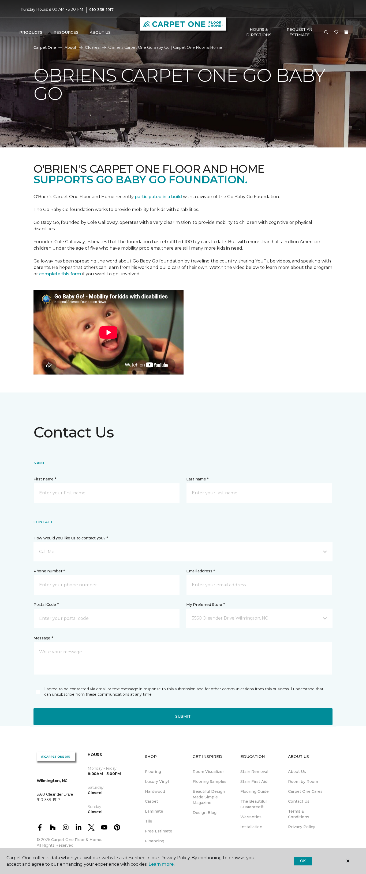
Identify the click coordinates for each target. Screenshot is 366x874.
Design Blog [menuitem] (204, 812)
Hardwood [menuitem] (155, 791)
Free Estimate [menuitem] (158, 831)
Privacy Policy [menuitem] (301, 826)
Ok (303, 860)
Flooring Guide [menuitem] (254, 791)
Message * (43, 638)
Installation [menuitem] (251, 826)
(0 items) (346, 32)
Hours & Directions (258, 32)
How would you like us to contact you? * (70, 538)
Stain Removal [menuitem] (254, 771)
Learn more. (161, 864)
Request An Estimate (299, 32)
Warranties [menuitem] (251, 816)
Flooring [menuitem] (153, 771)
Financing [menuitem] (154, 841)
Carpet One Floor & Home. (76, 839)
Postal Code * (45, 604)
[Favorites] (336, 32)
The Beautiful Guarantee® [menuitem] (253, 804)
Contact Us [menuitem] (298, 801)
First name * (44, 479)
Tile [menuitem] (148, 821)
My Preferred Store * (205, 604)
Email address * (200, 571)
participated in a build (158, 196)
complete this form (60, 273)
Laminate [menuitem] (154, 811)
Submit (183, 716)
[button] (326, 32)
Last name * (197, 479)
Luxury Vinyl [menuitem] (157, 781)
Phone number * (49, 571)
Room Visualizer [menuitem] (208, 771)
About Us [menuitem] (297, 771)
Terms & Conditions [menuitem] (298, 814)
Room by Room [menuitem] (303, 781)
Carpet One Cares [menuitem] (305, 791)
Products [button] (30, 32)
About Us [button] (100, 32)
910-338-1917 (101, 9)
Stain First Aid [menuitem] (253, 781)
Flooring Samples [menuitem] (209, 781)
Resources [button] (66, 32)
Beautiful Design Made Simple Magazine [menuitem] (209, 797)
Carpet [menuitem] (151, 801)
